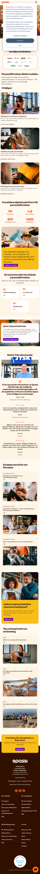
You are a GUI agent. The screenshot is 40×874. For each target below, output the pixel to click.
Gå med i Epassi (26, 801)
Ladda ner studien (11, 265)
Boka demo (8, 619)
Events (23, 843)
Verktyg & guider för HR (29, 811)
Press (23, 836)
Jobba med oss (26, 833)
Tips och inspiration (8, 804)
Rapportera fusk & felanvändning (20, 784)
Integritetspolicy (20, 777)
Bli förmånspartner (7, 194)
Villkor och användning (9, 836)
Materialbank (25, 807)
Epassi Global (25, 839)
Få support (5, 801)
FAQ (2, 816)
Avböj (20, 45)
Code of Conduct (6, 839)
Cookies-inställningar (20, 35)
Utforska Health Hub (10, 339)
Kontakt (24, 846)
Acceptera (20, 40)
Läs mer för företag (7, 124)
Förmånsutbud (26, 804)
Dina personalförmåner (9, 807)
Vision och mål (26, 830)
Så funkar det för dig (7, 159)
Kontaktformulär (20, 768)
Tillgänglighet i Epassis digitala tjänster (20, 781)
